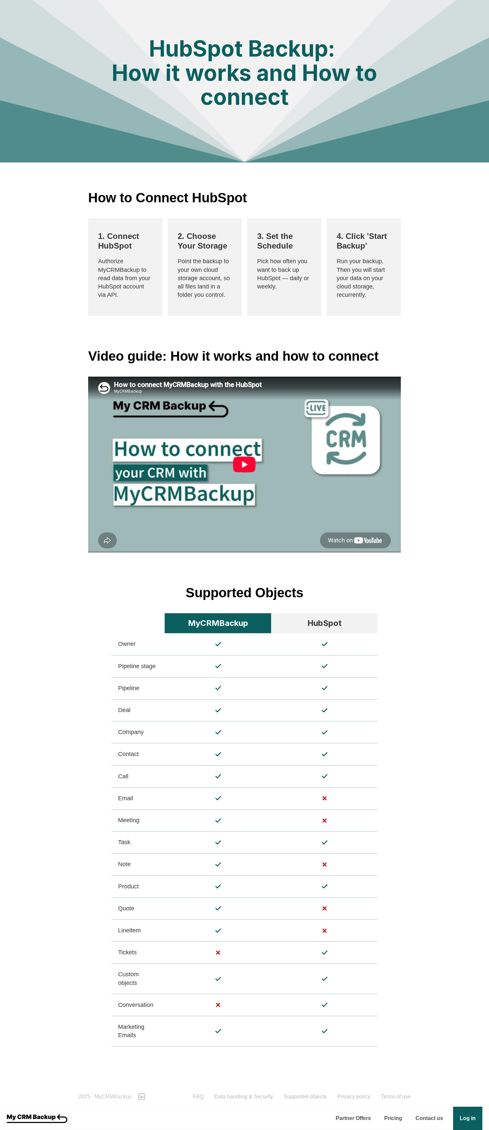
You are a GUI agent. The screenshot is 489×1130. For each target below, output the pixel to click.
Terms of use (396, 1096)
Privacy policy (353, 1096)
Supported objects (305, 1096)
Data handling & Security (243, 1096)
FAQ (198, 1096)
